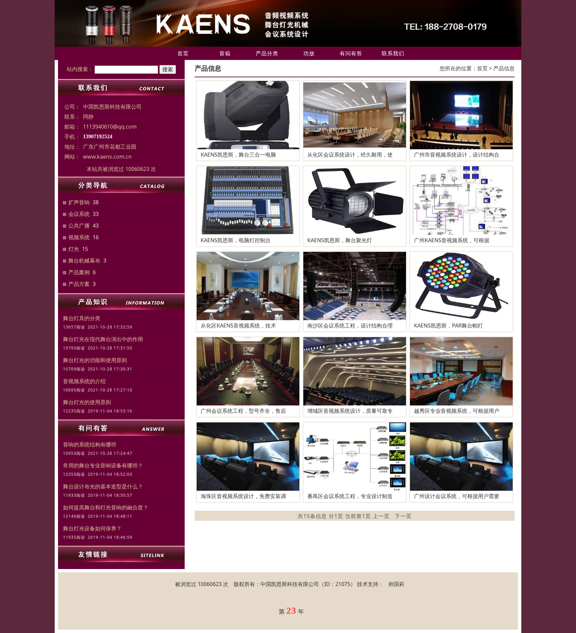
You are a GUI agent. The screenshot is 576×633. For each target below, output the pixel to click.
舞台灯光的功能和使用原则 (95, 360)
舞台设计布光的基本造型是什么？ (103, 486)
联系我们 (393, 53)
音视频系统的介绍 (84, 381)
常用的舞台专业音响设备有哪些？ (103, 465)
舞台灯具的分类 (81, 318)
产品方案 (79, 284)
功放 (309, 53)
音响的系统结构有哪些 (89, 444)
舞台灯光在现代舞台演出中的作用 (103, 339)
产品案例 (79, 272)
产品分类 (267, 53)
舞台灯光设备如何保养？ (92, 528)
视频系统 (79, 237)
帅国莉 (396, 584)
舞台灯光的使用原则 (87, 402)
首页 (183, 53)
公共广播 (79, 225)
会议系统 (79, 214)
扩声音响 (79, 202)
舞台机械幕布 (84, 260)
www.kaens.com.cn (107, 156)
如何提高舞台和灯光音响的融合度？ (105, 507)
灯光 (73, 249)
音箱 (225, 53)
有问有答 (351, 53)
